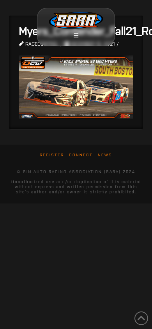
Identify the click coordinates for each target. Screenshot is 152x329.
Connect (81, 155)
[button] (76, 35)
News (105, 155)
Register (52, 155)
